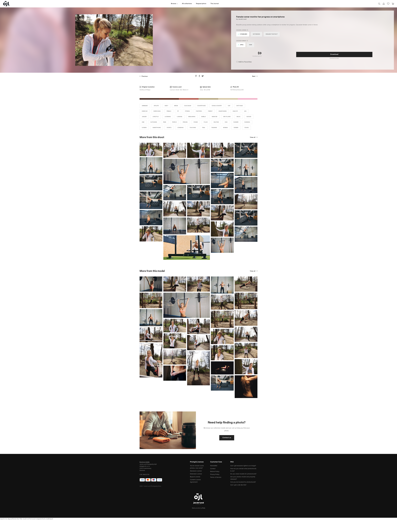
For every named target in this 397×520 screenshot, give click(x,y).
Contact (212, 468)
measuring (191, 116)
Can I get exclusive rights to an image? (243, 466)
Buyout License (195, 477)
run (226, 122)
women (236, 127)
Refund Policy (214, 471)
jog (245, 111)
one (143, 122)
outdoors (153, 122)
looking (179, 116)
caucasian (187, 105)
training (214, 127)
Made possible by (198, 508)
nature (249, 116)
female (169, 111)
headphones (223, 111)
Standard (243, 34)
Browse (173, 3)
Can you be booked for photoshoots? (243, 482)
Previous (144, 76)
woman (225, 127)
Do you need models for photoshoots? (243, 474)
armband (145, 105)
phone (196, 122)
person (185, 122)
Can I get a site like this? (238, 485)
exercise (144, 111)
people (174, 122)
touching (193, 127)
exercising (157, 111)
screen (144, 127)
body (166, 105)
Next (254, 76)
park (164, 122)
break (176, 105)
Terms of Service (215, 477)
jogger (144, 116)
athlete (156, 105)
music (239, 116)
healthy (235, 111)
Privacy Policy (214, 474)
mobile (203, 116)
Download (334, 54)
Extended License (196, 474)
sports (169, 127)
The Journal (214, 3)
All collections (187, 3)
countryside (201, 105)
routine (216, 122)
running (247, 122)
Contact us (226, 438)
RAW (250, 44)
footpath (199, 111)
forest (210, 111)
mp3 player (227, 116)
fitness (187, 111)
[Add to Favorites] (161, 144)
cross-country (217, 105)
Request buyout (272, 34)
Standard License (196, 471)
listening (168, 116)
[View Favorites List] (388, 3)
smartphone (157, 127)
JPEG (241, 44)
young (246, 127)
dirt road (239, 105)
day (229, 105)
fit (178, 111)
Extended (256, 34)
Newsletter (213, 466)
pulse (206, 122)
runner (236, 122)
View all (253, 137)
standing (181, 127)
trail (203, 127)
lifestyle (156, 116)
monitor (214, 116)
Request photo (201, 3)
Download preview (334, 58)
